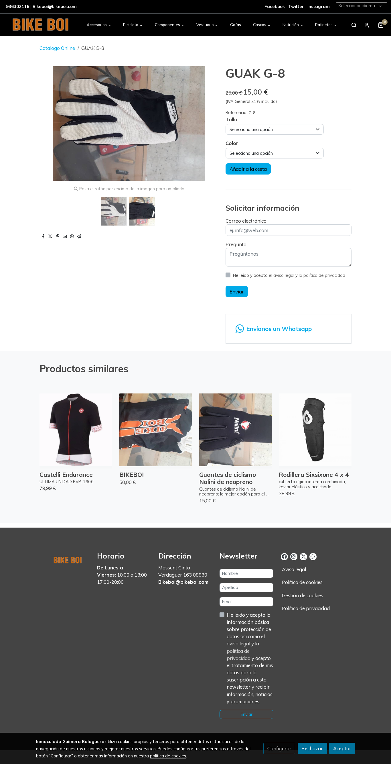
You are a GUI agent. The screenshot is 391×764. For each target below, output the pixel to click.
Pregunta (236, 244)
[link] (40, 24)
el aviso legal (282, 275)
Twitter (296, 6)
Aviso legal (294, 569)
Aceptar (342, 748)
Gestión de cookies (302, 595)
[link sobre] (63, 559)
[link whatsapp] (312, 556)
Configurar (279, 748)
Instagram (318, 6)
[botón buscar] (354, 25)
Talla (231, 119)
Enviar (237, 292)
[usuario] (367, 25)
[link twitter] (303, 556)
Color (232, 143)
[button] (99, 25)
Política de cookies (302, 582)
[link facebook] (284, 556)
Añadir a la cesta (248, 169)
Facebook (274, 6)
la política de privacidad (322, 275)
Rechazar (312, 748)
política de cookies (168, 756)
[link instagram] (293, 556)
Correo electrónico (246, 221)
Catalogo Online (57, 48)
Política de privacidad (306, 608)
